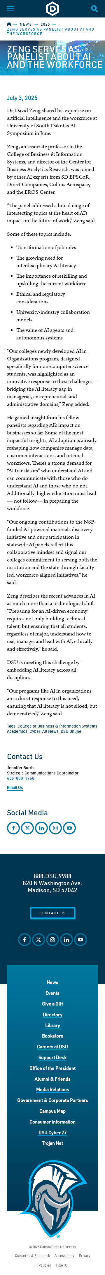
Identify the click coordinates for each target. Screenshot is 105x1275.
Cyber (35, 731)
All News (51, 731)
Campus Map (52, 1111)
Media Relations (52, 1089)
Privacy (84, 1255)
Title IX (61, 1265)
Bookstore (52, 1036)
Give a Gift (52, 1004)
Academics (17, 731)
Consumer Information (52, 1122)
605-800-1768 (20, 778)
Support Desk (52, 1057)
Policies (44, 1265)
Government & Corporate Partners (52, 1100)
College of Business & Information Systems (57, 726)
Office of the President (52, 1068)
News (26, 24)
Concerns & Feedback (32, 1255)
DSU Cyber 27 (52, 1132)
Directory (52, 1014)
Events (53, 993)
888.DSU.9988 (52, 876)
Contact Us (52, 913)
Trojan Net (52, 1143)
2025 (45, 24)
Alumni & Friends (53, 1079)
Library (52, 1025)
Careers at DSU (52, 1046)
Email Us (15, 787)
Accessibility (64, 1255)
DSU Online (71, 731)
